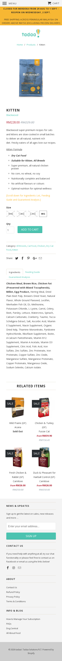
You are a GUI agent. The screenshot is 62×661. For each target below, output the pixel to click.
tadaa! (19, 649)
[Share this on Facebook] (22, 258)
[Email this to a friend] (39, 258)
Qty (8, 223)
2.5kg (33, 213)
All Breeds (21, 245)
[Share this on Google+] (34, 258)
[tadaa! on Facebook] (8, 568)
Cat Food (31, 245)
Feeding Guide (32, 272)
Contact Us (11, 587)
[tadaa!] (31, 33)
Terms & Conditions (16, 601)
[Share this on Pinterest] (28, 258)
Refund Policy (13, 592)
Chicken (41, 245)
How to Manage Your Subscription (23, 619)
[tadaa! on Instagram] (14, 568)
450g (10, 213)
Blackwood (12, 115)
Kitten (15, 249)
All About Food (13, 633)
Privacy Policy (13, 596)
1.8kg (21, 213)
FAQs (8, 623)
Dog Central (12, 628)
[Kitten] (31, 78)
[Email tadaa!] (20, 568)
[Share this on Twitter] (16, 258)
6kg (43, 213)
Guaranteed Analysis (19, 277)
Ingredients (14, 272)
